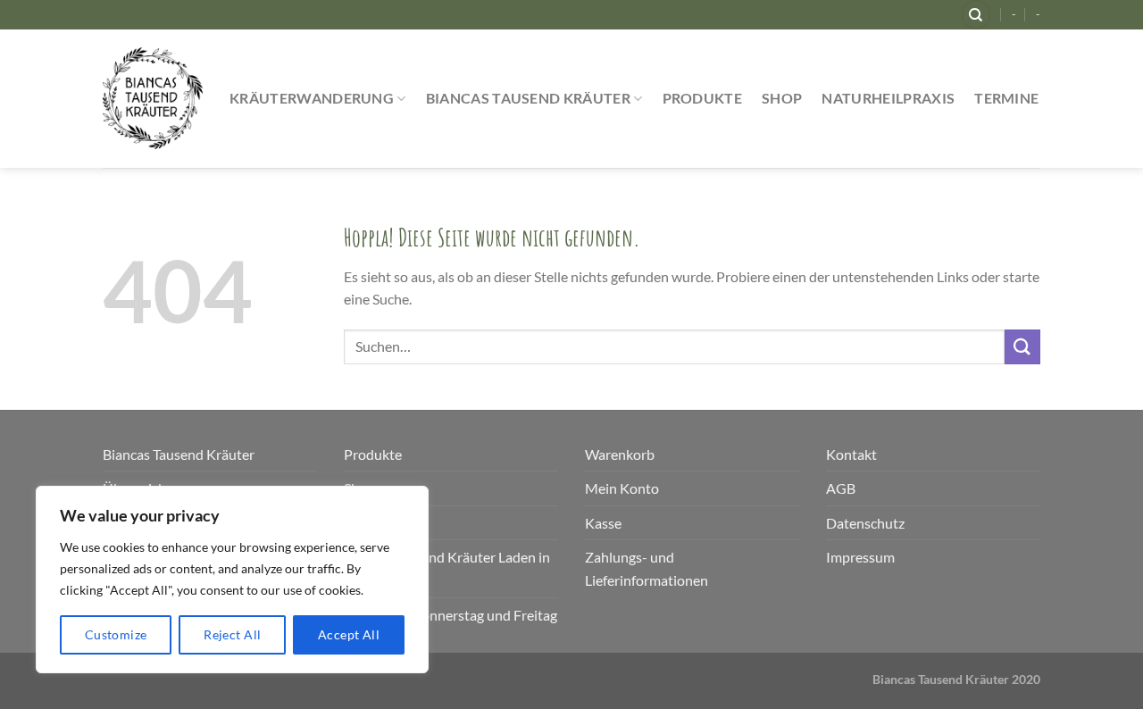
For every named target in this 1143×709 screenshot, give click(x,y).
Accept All (349, 634)
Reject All (232, 634)
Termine (1006, 97)
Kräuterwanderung (311, 97)
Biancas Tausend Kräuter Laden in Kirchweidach (447, 568)
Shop (782, 97)
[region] (232, 579)
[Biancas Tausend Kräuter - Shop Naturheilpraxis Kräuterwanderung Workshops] (153, 98)
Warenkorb (620, 454)
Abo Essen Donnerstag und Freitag (450, 614)
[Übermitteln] (1022, 346)
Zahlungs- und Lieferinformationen (646, 568)
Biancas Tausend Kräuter (528, 97)
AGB (840, 488)
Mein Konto (622, 488)
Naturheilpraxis (888, 97)
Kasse (603, 522)
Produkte (703, 97)
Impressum (860, 556)
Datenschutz (865, 522)
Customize (116, 634)
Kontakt (851, 454)
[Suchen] (976, 14)
